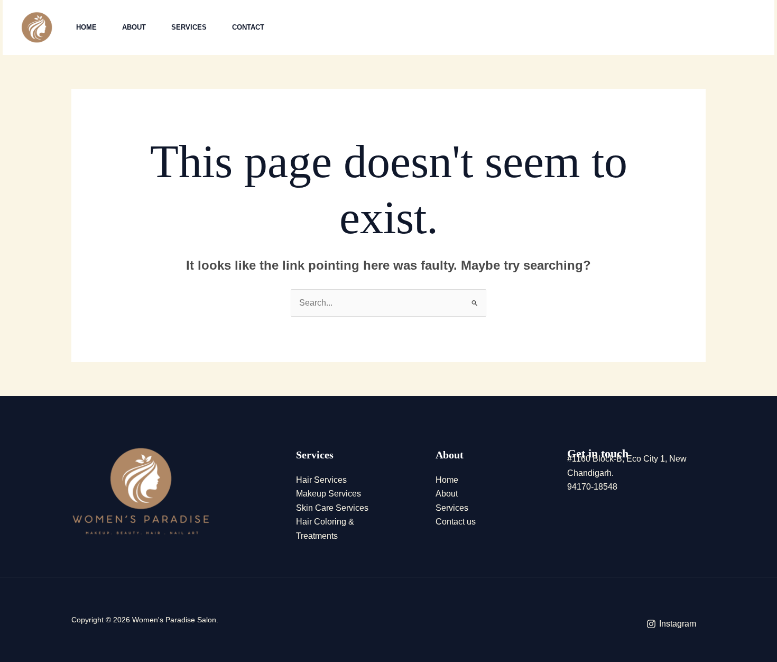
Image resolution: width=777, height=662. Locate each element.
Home (86, 27)
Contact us (456, 521)
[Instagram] (620, 28)
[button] (700, 28)
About (134, 27)
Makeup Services (328, 493)
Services (189, 27)
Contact (248, 27)
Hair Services (321, 479)
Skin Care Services (332, 507)
